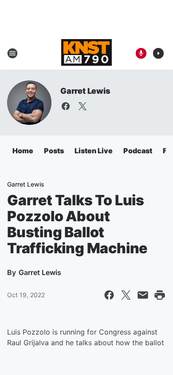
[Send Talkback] (141, 53)
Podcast (137, 150)
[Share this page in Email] (143, 295)
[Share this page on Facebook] (109, 295)
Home (22, 150)
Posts (54, 150)
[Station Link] (86, 53)
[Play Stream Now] (158, 53)
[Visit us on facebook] (65, 106)
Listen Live (94, 150)
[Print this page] (159, 295)
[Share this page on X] (126, 295)
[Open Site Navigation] (12, 53)
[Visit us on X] (82, 106)
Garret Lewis (85, 91)
